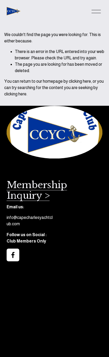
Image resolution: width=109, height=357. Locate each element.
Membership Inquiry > (37, 190)
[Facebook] (13, 255)
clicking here (80, 81)
